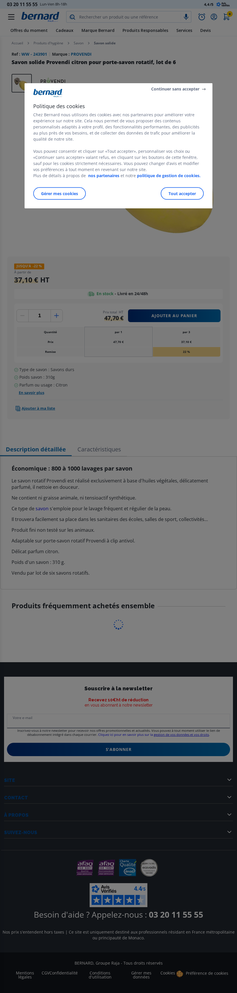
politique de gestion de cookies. (169, 175)
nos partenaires (103, 175)
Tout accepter (182, 193)
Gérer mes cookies (59, 193)
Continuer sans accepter (175, 89)
